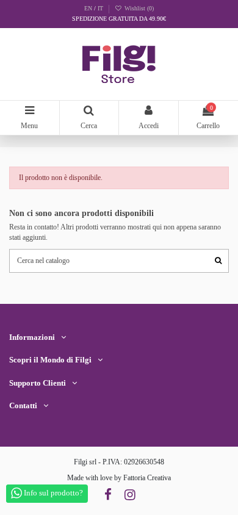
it (100, 8)
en (89, 8)
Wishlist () (138, 8)
